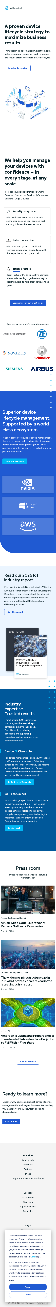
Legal (33, 1256)
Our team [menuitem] (28, 1201)
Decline (28, 1294)
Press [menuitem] (28, 1173)
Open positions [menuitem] (28, 1206)
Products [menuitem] (28, 1164)
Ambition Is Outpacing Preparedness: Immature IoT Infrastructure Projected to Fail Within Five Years (28, 1039)
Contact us (11, 1121)
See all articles (28, 1061)
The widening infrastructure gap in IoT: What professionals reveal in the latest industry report (26, 981)
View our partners (14, 461)
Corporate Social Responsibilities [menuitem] (28, 1178)
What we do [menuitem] (28, 1160)
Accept (28, 1287)
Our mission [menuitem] (28, 1197)
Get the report (15, 612)
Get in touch (14, 828)
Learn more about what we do (28, 303)
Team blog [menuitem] (28, 1211)
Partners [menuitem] (28, 1169)
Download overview (18, 68)
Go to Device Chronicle (19, 782)
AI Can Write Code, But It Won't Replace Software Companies (23, 924)
